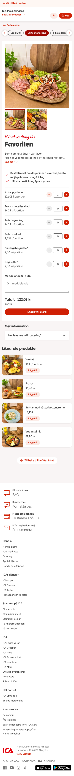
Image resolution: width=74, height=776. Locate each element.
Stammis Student (12, 614)
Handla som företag (13, 566)
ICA (5, 637)
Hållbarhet (9, 690)
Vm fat (29, 359)
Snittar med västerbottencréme (45, 407)
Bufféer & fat (13, 25)
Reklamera (8, 715)
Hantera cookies (11, 733)
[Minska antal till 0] (49, 194)
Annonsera (8, 676)
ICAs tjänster (11, 574)
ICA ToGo (8, 590)
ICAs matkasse (10, 551)
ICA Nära (7, 652)
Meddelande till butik (18, 276)
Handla (7, 541)
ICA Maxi (7, 667)
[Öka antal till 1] (66, 208)
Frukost (30, 383)
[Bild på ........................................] (37, 119)
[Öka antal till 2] (66, 194)
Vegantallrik (33, 431)
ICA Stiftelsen (10, 695)
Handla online (10, 546)
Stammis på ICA (12, 603)
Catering (7, 556)
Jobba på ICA (10, 681)
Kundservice (10, 709)
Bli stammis (9, 609)
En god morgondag (13, 700)
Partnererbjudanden (14, 623)
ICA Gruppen (9, 647)
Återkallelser (9, 719)
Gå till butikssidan (16, 3)
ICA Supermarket (12, 657)
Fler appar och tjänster (15, 594)
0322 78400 (24, 754)
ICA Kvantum (10, 662)
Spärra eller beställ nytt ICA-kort (20, 724)
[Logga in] (54, 16)
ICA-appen (8, 580)
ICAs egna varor (11, 643)
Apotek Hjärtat (11, 561)
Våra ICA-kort (10, 628)
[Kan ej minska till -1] (49, 208)
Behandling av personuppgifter (19, 729)
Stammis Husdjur (12, 618)
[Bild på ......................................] (15, 119)
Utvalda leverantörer (14, 671)
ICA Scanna (9, 585)
